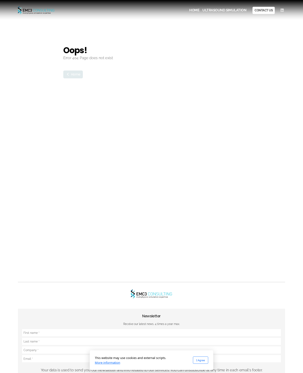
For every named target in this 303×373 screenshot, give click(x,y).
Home (75, 74)
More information (107, 362)
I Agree (200, 360)
